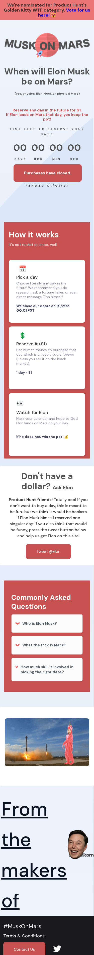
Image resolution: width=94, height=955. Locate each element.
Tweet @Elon (48, 551)
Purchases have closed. (47, 173)
